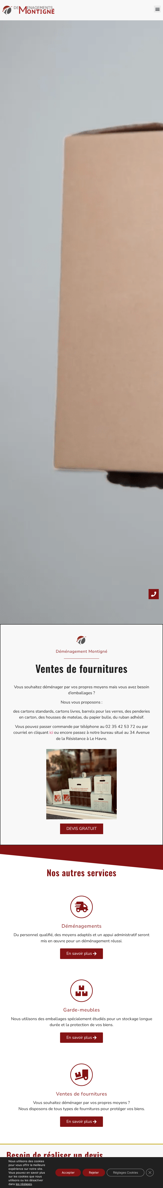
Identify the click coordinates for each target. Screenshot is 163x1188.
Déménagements (82, 926)
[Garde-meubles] (81, 991)
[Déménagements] (81, 907)
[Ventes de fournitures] (81, 1075)
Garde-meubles (81, 1010)
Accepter (68, 1172)
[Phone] (154, 594)
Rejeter (94, 1172)
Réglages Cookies (125, 1172)
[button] (157, 9)
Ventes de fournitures (81, 1094)
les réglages (24, 1184)
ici (51, 732)
